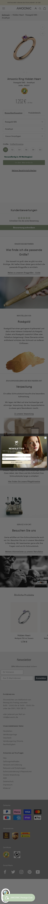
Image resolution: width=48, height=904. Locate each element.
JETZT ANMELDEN (16, 462)
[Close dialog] (45, 438)
